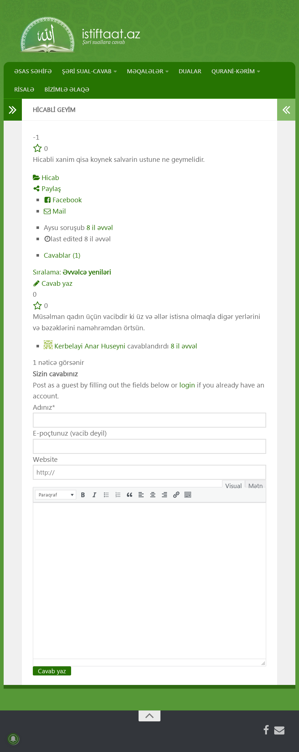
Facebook (66, 199)
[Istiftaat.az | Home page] (80, 34)
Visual (233, 484)
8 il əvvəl (99, 227)
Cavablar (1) (62, 255)
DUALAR (190, 71)
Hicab (49, 177)
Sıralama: (72, 271)
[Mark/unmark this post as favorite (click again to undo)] (37, 148)
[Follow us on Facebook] (266, 730)
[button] (55, 494)
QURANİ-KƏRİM (233, 71)
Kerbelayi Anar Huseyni (89, 345)
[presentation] (55, 494)
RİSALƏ (24, 89)
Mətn (255, 484)
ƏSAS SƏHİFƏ (33, 71)
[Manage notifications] (13, 739)
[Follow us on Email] (279, 730)
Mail (58, 210)
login (187, 384)
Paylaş (50, 188)
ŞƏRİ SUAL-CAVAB (87, 71)
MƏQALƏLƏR (145, 71)
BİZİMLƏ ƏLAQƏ (66, 89)
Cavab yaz (56, 283)
